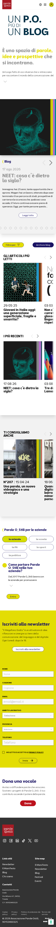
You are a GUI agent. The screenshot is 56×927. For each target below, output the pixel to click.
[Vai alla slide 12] (47, 228)
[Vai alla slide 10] (36, 228)
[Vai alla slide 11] (41, 228)
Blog (4, 872)
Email (5, 696)
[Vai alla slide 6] (16, 228)
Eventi (38, 881)
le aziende (15, 539)
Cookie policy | (5, 913)
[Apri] (5, 81)
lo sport (41, 547)
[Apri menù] (45, 4)
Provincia (7, 724)
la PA (15, 547)
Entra (13, 596)
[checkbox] (3, 752)
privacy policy (36, 752)
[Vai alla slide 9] (31, 228)
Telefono (7, 737)
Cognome (7, 683)
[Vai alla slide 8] (26, 228)
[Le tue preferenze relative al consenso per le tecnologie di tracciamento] (51, 922)
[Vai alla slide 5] (10, 228)
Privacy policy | (14, 913)
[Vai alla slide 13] (52, 228)
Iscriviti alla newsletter (28, 649)
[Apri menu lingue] (38, 4)
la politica (15, 555)
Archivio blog (43, 244)
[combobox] (28, 715)
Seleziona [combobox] (8, 729)
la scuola (41, 539)
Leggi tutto (28, 215)
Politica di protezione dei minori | (30, 913)
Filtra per (11, 244)
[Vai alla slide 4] (5, 228)
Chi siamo (7, 876)
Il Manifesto (8, 868)
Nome (5, 669)
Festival (39, 876)
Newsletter (8, 864)
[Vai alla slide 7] (21, 228)
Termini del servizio (46, 913)
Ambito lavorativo (11, 710)
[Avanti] (51, 163)
